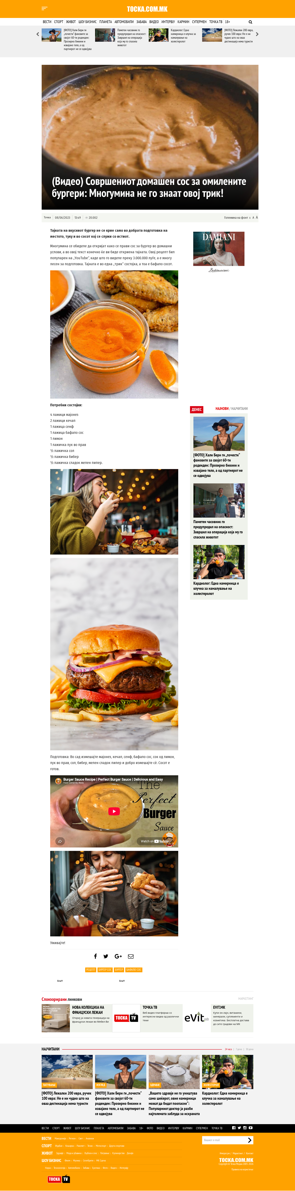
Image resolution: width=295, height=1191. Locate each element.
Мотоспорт (101, 1145)
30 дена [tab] (249, 1049)
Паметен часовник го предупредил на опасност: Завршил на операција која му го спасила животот (131, 37)
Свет (81, 1138)
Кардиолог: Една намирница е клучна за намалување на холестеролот (183, 35)
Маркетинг (238, 1153)
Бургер (119, 970)
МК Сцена (101, 1160)
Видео (154, 22)
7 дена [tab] (239, 1049)
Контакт (249, 1153)
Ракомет (81, 1145)
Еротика (96, 1167)
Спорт (58, 22)
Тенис (90, 1145)
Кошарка (69, 1145)
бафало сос (134, 970)
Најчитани (50, 1049)
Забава (141, 22)
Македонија (60, 1138)
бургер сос (105, 970)
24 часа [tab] (228, 1049)
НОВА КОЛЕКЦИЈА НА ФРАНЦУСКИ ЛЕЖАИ (88, 1010)
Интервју (168, 22)
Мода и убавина (73, 1153)
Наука (48, 1167)
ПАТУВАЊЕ (49, 1085)
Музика (76, 1160)
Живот (71, 22)
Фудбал (58, 1145)
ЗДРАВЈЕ (155, 1085)
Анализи (90, 1138)
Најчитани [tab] (239, 408)
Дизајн (130, 1153)
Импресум (225, 1153)
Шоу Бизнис (51, 1160)
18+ (227, 22)
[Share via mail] (131, 956)
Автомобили (124, 22)
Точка (47, 217)
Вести (47, 22)
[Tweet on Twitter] (105, 956)
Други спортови (116, 1145)
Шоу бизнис (88, 22)
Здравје (60, 1153)
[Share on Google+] (118, 956)
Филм (67, 1160)
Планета (105, 22)
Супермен (199, 22)
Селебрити (88, 1160)
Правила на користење (242, 1169)
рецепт (90, 970)
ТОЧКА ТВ (150, 1007)
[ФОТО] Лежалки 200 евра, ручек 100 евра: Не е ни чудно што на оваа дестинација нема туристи (238, 35)
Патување (104, 1153)
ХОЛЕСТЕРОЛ (211, 1085)
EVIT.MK (219, 1007)
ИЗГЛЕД (100, 1085)
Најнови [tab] (222, 408)
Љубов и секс (90, 1153)
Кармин (183, 22)
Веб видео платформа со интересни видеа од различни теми (161, 1016)
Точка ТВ (215, 22)
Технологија (59, 1167)
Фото (150, 1128)
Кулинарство (118, 1153)
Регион (72, 1138)
